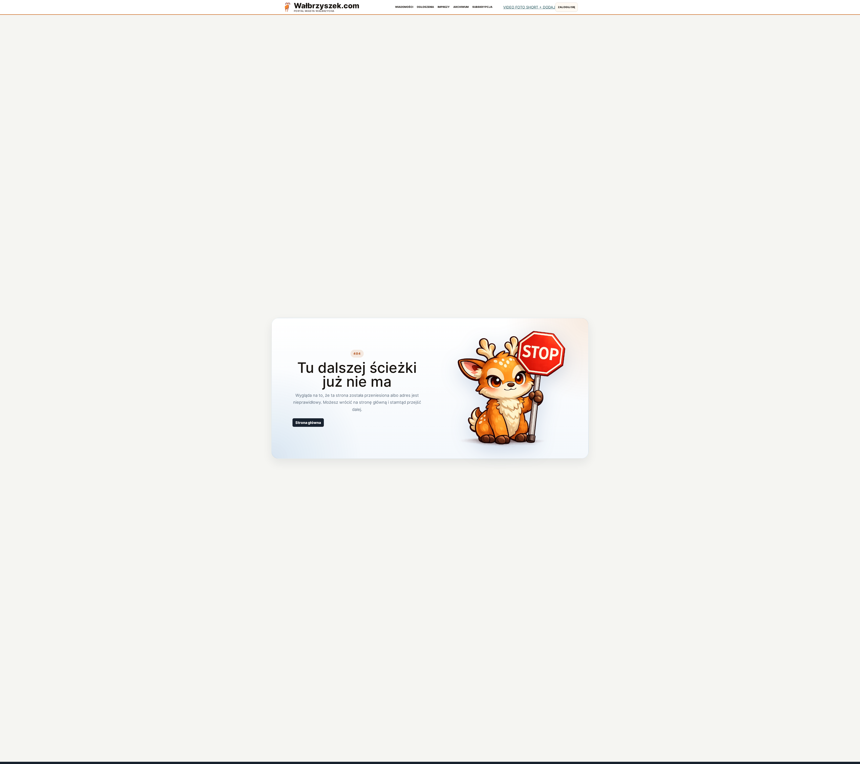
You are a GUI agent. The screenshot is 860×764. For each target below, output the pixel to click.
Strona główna (308, 422)
